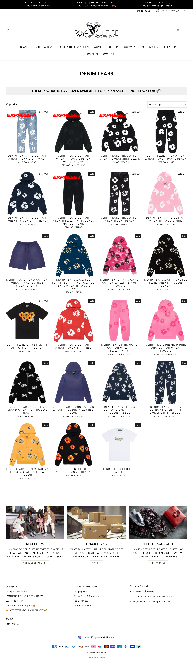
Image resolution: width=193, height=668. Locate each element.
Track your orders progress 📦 (21, 605)
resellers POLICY (35, 563)
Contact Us (11, 586)
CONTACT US (13, 624)
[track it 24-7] (96, 522)
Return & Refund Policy (85, 586)
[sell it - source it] (158, 522)
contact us (158, 563)
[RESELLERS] (35, 522)
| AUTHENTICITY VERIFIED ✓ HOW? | (25, 596)
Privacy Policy (81, 600)
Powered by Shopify (96, 657)
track (96, 563)
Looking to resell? (14, 600)
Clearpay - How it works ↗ (19, 591)
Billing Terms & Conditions (87, 596)
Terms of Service (82, 605)
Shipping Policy (81, 591)
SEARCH (10, 619)
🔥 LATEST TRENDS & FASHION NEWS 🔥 (27, 610)
